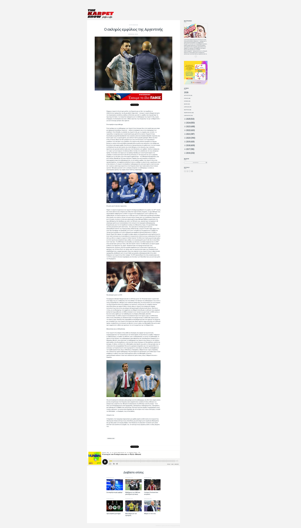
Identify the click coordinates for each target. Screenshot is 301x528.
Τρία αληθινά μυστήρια (113, 513)
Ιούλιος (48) (187, 98)
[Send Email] (192, 171)
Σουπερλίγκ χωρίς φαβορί (114, 492)
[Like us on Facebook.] (190, 171)
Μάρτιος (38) (187, 109)
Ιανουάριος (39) (188, 115)
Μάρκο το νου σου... (150, 513)
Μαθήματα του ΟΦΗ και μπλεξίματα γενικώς (132, 493)
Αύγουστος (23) (188, 95)
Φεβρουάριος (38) (189, 112)
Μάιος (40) (187, 104)
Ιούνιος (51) (187, 101)
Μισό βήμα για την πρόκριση (131, 514)
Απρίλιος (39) (187, 107)
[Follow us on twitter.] (187, 171)
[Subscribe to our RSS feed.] (185, 171)
